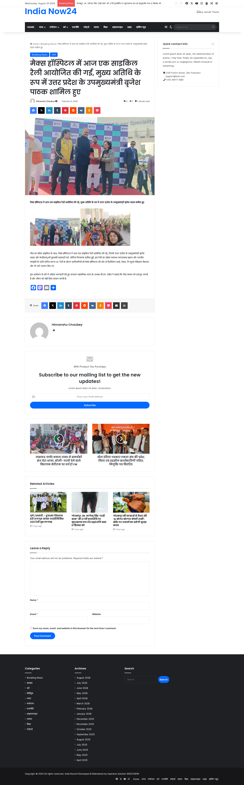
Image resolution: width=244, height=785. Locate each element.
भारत (41, 27)
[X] (191, 3)
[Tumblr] (57, 110)
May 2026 (82, 693)
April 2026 (82, 698)
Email (34, 614)
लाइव (129, 27)
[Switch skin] (170, 27)
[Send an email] (56, 101)
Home (30, 27)
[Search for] (213, 27)
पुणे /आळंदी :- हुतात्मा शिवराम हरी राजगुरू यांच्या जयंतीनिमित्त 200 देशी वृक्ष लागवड (47, 519)
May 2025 (82, 755)
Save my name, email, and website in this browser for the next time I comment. (74, 628)
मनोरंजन (53, 27)
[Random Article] (211, 3)
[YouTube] (196, 3)
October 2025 (84, 729)
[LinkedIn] (49, 110)
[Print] (124, 305)
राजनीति (75, 27)
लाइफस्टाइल (117, 27)
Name (34, 600)
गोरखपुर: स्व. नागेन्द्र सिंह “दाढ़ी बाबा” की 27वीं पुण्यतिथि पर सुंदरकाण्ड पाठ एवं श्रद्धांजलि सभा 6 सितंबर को (89, 520)
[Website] (54, 330)
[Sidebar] (216, 3)
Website (96, 614)
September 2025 (86, 734)
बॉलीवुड (30, 693)
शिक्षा (106, 27)
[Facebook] (186, 3)
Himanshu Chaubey (45, 101)
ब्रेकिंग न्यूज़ (141, 27)
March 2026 (83, 703)
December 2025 (85, 719)
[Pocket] (97, 110)
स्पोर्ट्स (86, 27)
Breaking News (48, 44)
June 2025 (82, 749)
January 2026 (84, 713)
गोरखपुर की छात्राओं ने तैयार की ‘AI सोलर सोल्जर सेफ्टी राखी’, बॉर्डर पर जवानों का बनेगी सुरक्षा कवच (130, 520)
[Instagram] (201, 3)
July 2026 (82, 683)
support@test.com (175, 76)
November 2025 (85, 724)
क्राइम (29, 683)
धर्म (64, 27)
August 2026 (83, 677)
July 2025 (82, 744)
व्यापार (96, 27)
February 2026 (84, 708)
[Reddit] (73, 110)
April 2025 (82, 760)
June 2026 (82, 688)
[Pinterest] (65, 110)
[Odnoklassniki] (89, 110)
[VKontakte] (81, 110)
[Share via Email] (116, 305)
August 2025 (83, 739)
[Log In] (206, 3)
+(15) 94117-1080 (174, 79)
